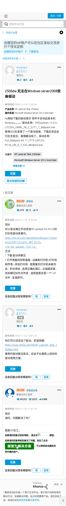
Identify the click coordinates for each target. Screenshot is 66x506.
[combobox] (33, 24)
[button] (59, 67)
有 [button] (36, 296)
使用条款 (23, 500)
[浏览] (5, 16)
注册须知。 (35, 500)
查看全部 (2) (19, 165)
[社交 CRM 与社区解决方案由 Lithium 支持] (40, 485)
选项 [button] (61, 32)
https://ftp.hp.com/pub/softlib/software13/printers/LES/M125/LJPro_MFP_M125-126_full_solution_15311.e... (31, 242)
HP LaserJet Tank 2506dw (27, 154)
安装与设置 (11, 32)
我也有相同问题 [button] (16, 181)
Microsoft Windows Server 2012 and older (35, 160)
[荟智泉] (10, 204)
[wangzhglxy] (10, 70)
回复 (13, 173)
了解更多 (34, 51)
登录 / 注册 (55, 15)
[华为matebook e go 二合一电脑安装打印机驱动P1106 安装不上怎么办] (20, 58)
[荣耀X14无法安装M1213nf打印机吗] (24, 58)
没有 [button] (46, 296)
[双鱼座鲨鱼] (10, 393)
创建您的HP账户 (13, 51)
